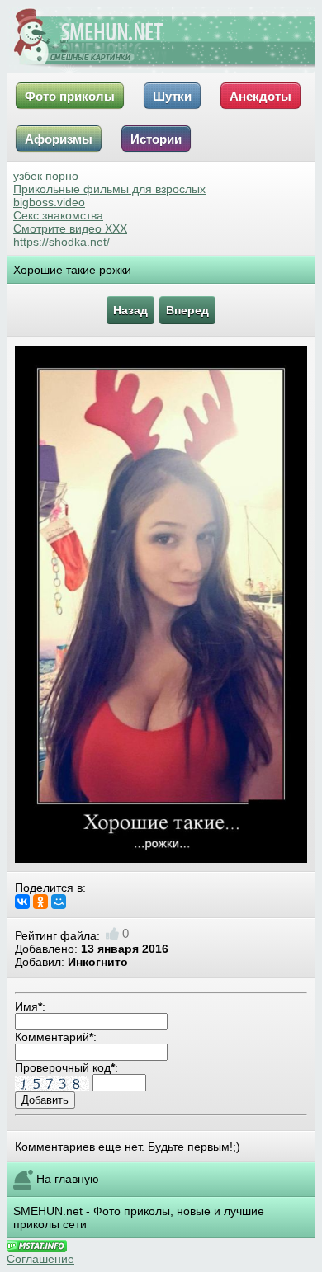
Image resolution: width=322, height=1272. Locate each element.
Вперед (187, 310)
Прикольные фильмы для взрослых (109, 189)
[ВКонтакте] (22, 901)
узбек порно (45, 175)
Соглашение (40, 1258)
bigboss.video (49, 202)
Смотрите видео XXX (70, 228)
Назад (130, 310)
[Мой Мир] (58, 901)
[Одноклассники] (40, 901)
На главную (67, 1178)
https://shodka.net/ (61, 241)
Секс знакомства (58, 215)
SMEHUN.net (48, 1211)
